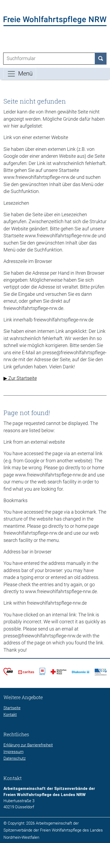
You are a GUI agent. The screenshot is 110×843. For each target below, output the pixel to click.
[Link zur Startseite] (55, 20)
